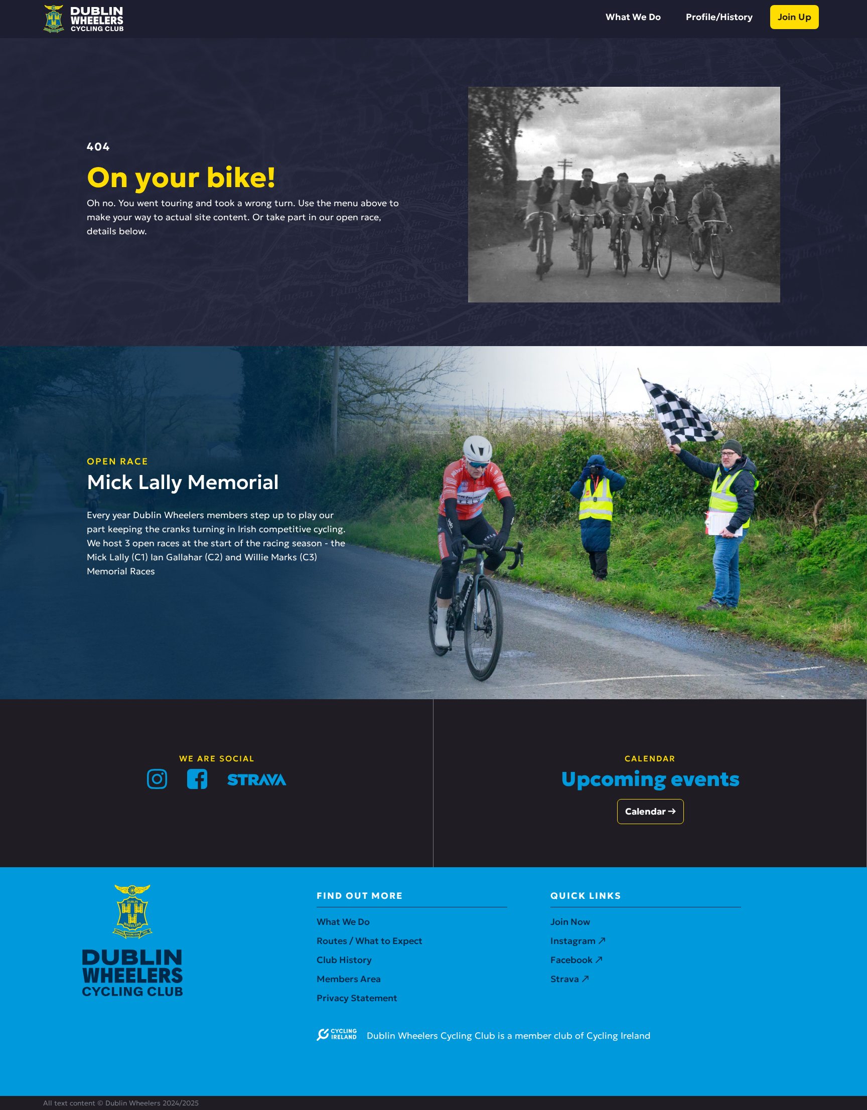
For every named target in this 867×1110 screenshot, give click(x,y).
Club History (344, 960)
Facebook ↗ (576, 960)
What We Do (633, 17)
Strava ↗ (569, 979)
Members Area (349, 979)
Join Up (794, 17)
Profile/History (719, 17)
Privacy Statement (357, 998)
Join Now (570, 921)
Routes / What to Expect (369, 940)
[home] (83, 19)
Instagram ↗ (578, 940)
